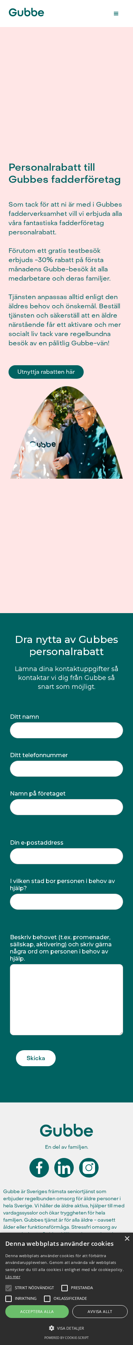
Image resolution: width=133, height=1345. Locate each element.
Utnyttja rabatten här (46, 372)
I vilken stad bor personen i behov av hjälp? (62, 885)
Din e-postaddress (36, 842)
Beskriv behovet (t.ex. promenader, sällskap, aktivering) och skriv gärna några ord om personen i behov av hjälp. (61, 948)
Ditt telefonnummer (39, 755)
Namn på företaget (38, 793)
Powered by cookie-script (66, 1337)
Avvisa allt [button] (100, 1311)
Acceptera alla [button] (37, 1311)
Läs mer (12, 1276)
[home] (37, 10)
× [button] (126, 1239)
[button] (116, 13)
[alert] (66, 1289)
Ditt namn (24, 716)
